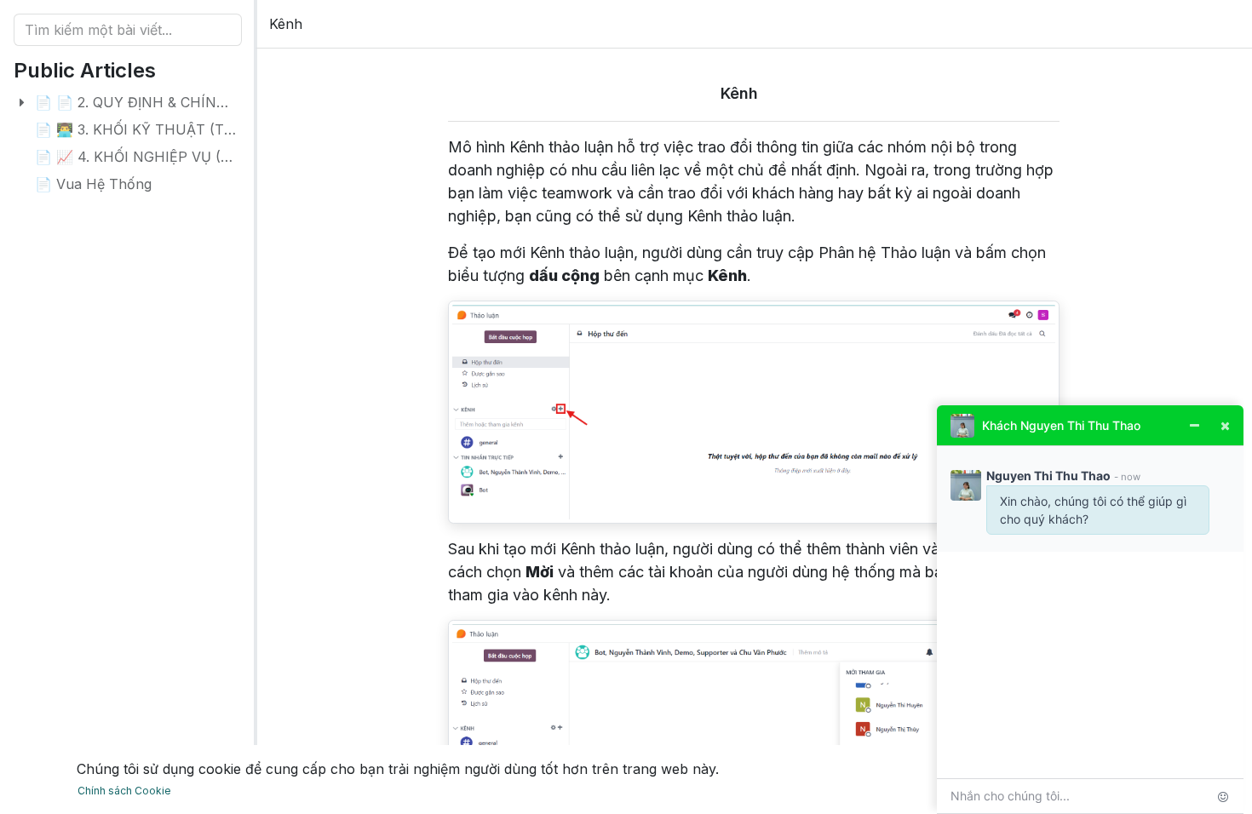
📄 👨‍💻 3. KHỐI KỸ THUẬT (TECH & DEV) (169, 129)
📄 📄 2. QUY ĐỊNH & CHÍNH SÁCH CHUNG (181, 102)
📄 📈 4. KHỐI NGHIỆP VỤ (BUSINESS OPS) (183, 156)
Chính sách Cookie (124, 790)
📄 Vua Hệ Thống (93, 183)
